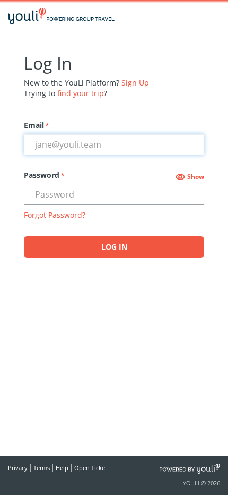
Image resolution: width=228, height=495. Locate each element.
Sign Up (135, 83)
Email (36, 125)
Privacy (18, 468)
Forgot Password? (54, 215)
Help (62, 468)
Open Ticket (90, 468)
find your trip (80, 93)
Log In (114, 247)
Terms (41, 468)
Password (44, 175)
